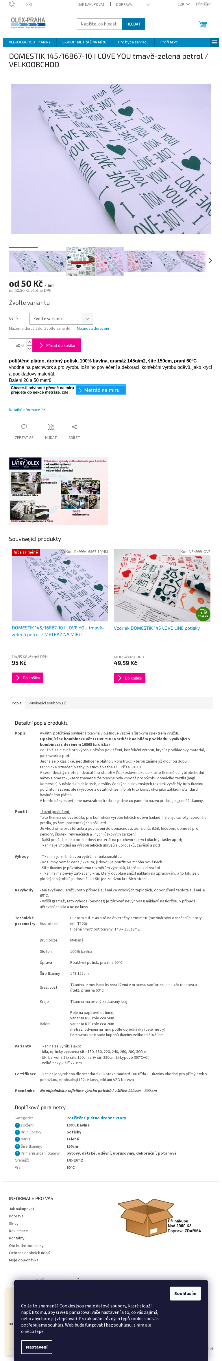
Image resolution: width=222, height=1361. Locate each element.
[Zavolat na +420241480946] (17, 4)
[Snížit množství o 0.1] (29, 348)
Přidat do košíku (60, 345)
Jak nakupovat (91, 4)
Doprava (124, 4)
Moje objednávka (23, 1260)
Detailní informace (24, 410)
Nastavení (36, 1347)
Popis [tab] (17, 703)
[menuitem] (29, 42)
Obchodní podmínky (26, 1246)
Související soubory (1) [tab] (46, 703)
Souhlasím (185, 1293)
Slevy (13, 1224)
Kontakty (17, 1238)
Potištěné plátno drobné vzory (96, 1118)
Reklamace (18, 1231)
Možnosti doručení (93, 328)
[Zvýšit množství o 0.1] (29, 342)
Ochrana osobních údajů (29, 1253)
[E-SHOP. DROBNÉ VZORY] (68, 389)
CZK (181, 4)
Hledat (133, 23)
